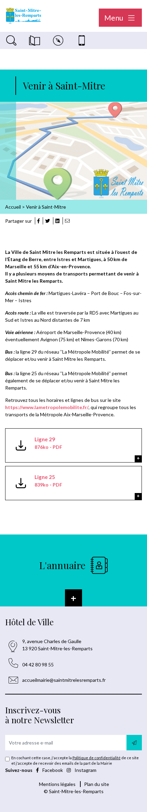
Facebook (52, 770)
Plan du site (96, 784)
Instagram (85, 770)
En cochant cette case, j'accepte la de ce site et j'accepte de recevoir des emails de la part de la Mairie (75, 760)
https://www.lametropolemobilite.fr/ (47, 407)
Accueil (13, 207)
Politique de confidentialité (96, 757)
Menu (114, 17)
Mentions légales (57, 784)
